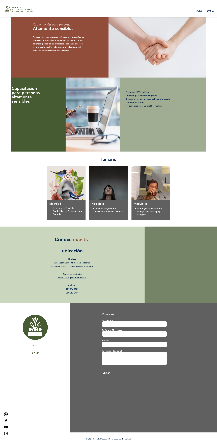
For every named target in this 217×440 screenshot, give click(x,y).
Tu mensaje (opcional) (112, 351)
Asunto (105, 341)
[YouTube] (6, 427)
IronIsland (126, 439)
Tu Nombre (107, 320)
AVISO (35, 345)
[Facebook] (6, 420)
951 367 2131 (72, 293)
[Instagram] (6, 433)
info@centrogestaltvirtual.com (72, 278)
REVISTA (35, 352)
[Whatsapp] (6, 414)
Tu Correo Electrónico (112, 330)
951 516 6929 (72, 289)
